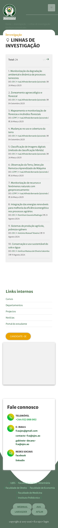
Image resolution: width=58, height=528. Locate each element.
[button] (51, 7)
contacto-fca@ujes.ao (28, 435)
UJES (12, 482)
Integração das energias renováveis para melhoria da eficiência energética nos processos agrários (28, 208)
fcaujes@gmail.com (27, 430)
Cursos (9, 299)
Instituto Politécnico (29, 497)
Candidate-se (18, 336)
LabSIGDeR (21, 511)
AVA (38, 506)
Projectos (11, 311)
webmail (22, 506)
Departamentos (14, 305)
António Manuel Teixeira (28, 233)
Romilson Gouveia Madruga (30, 215)
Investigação (20, 24)
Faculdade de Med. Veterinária (34, 482)
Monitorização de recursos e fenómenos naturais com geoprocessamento (24, 186)
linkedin (20, 460)
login (46, 521)
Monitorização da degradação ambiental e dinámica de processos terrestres (27, 74)
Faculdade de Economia (42, 487)
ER (13, 82)
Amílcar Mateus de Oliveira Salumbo (33, 251)
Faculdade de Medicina (30, 492)
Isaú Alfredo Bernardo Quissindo (32, 82)
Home (8, 24)
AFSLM (39, 511)
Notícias (10, 317)
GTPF (14, 118)
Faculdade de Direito (16, 487)
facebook (21, 455)
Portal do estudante (16, 323)
